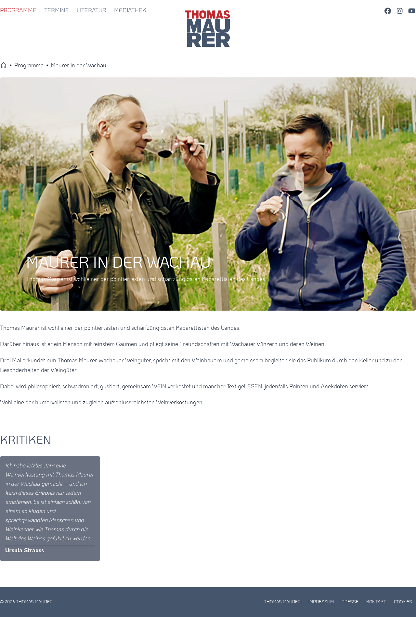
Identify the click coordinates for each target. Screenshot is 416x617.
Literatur (91, 11)
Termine (56, 11)
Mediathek (130, 11)
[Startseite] (3, 66)
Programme (18, 11)
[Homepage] (208, 11)
